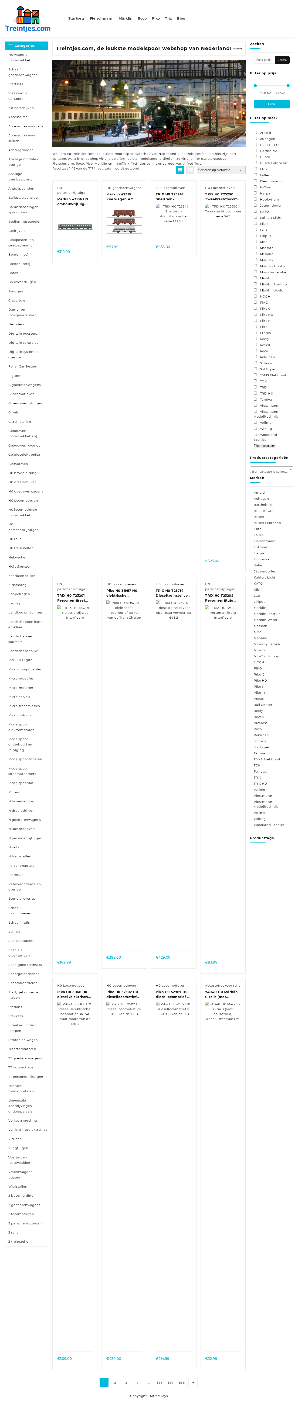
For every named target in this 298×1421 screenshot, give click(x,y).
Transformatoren (22, 1049)
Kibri (258, 589)
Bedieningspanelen (25, 221)
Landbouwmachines (25, 612)
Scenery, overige (22, 898)
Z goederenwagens (24, 1205)
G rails (13, 412)
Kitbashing (17, 585)
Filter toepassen (264, 445)
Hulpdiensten (19, 566)
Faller (258, 535)
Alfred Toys (192, 163)
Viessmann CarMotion (17, 95)
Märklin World (265, 620)
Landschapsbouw (23, 651)
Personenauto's (21, 865)
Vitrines (14, 1139)
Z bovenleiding (21, 1195)
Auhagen (261, 498)
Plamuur (15, 875)
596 (160, 1382)
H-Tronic (261, 547)
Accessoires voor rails (25, 126)
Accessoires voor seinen (21, 137)
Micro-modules (21, 678)
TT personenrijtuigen (25, 1076)
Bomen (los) (18, 254)
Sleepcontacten (21, 941)
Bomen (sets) (19, 264)
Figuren (15, 376)
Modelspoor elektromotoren (21, 726)
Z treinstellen (19, 1241)
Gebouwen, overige (24, 445)
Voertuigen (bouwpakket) (19, 1160)
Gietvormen (18, 464)
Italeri (259, 565)
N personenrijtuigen (25, 838)
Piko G (259, 674)
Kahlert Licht (264, 577)
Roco (80, 163)
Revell (259, 717)
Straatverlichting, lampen (23, 1027)
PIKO (258, 668)
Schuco (260, 741)
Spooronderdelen (23, 983)
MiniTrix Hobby (266, 656)
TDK (257, 765)
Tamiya (260, 753)
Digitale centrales (23, 342)
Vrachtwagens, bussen (20, 1174)
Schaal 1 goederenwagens (22, 71)
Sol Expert (262, 747)
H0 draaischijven (22, 482)
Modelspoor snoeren (25, 759)
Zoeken (282, 60)
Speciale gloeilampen (19, 952)
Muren (13, 792)
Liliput (259, 601)
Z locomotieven (21, 1214)
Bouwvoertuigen (22, 282)
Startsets (15, 84)
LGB (257, 595)
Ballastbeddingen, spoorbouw (24, 209)
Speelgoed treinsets (25, 965)
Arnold (259, 492)
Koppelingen (19, 594)
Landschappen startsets (20, 638)
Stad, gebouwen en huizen (24, 994)
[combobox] (271, 469)
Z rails (13, 1232)
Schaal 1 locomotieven (19, 910)
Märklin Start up (267, 614)
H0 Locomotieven (23, 500)
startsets (215, 158)
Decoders (16, 324)
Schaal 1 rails (19, 922)
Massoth (261, 626)
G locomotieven (21, 394)
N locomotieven (21, 829)
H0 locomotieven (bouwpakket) (22, 512)
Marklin (101, 163)
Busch (259, 517)
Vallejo (259, 789)
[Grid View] (180, 170)
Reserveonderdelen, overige (25, 886)
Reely (258, 711)
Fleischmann (63, 163)
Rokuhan (261, 735)
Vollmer (260, 812)
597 (171, 1382)
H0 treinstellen (21, 548)
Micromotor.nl (20, 715)
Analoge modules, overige (23, 161)
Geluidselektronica (24, 454)
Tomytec (261, 771)
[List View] (190, 170)
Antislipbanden (21, 188)
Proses (259, 698)
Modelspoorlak (20, 783)
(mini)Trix (121, 163)
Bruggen (15, 291)
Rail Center (263, 705)
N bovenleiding (21, 801)
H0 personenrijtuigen (23, 526)
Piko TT (260, 692)
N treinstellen (19, 856)
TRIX (257, 777)
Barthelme (263, 504)
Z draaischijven (21, 108)
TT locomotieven (22, 1067)
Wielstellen (17, 1186)
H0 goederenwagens (25, 491)
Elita (258, 529)
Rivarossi (261, 723)
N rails (13, 847)
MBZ (257, 632)
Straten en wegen (23, 1040)
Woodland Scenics (269, 825)
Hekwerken (17, 557)
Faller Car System (22, 366)
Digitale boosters (22, 333)
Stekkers (15, 1016)
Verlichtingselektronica (27, 1129)
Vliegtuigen (18, 1148)
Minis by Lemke (267, 644)
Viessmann (263, 795)
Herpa (259, 553)
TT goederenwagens (25, 1058)
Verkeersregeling (22, 1120)
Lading (14, 603)
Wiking (260, 819)
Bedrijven (16, 230)
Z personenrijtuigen (25, 1223)
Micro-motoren (20, 688)
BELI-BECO (263, 511)
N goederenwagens (24, 819)
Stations (15, 1007)
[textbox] (271, 471)
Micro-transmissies (24, 706)
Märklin (260, 608)
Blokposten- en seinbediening (21, 242)
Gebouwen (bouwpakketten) (22, 433)
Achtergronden (21, 150)
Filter (271, 104)
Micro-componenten (25, 669)
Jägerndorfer (264, 571)
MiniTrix (260, 650)
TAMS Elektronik (267, 759)
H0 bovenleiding (22, 473)
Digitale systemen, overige (24, 354)
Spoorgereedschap (24, 974)
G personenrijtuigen (25, 403)
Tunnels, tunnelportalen (21, 1088)
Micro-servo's (19, 697)
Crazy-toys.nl (19, 300)
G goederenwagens (24, 385)
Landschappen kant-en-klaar (25, 624)
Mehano (260, 638)
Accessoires (17, 117)
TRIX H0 (260, 783)
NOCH (259, 662)
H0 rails (14, 539)
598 (182, 1382)
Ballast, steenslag (23, 197)
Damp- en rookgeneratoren (22, 312)
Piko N (259, 686)
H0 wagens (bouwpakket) (19, 57)
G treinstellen (19, 421)
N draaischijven (21, 810)
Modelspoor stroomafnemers (22, 771)
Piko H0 (260, 680)
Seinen (14, 931)
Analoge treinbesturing (20, 176)
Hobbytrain (263, 559)
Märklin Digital (21, 660)
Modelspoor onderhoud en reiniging (20, 744)
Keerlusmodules (22, 576)
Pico (89, 163)
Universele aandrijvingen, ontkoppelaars (20, 1106)
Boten (13, 273)
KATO (258, 583)
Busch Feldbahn (267, 523)
